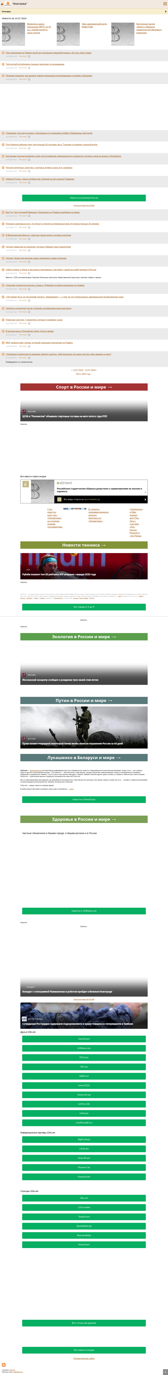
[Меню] (165, 4)
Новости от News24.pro (84, 799)
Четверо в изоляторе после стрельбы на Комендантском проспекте (38, 308)
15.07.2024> (91, 370)
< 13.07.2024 (77, 370)
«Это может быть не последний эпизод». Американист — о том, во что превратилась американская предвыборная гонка (65, 297)
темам (42, 598)
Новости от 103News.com (84, 911)
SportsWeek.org (84, 1226)
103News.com (84, 1048)
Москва (85, 598)
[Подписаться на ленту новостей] (4, 1365)
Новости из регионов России (84, 198)
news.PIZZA (84, 1085)
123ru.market (84, 1207)
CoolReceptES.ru (84, 1123)
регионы (75, 598)
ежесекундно (58, 598)
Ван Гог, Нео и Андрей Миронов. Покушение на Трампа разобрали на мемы (43, 212)
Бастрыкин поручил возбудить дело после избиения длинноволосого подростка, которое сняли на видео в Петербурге (63, 156)
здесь (120, 596)
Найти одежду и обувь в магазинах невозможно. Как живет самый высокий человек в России (51, 270)
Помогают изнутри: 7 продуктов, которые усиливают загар (34, 320)
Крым (81, 598)
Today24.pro (84, 1217)
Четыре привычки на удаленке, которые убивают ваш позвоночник (38, 247)
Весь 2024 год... (84, 374)
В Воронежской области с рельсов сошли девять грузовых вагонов (38, 235)
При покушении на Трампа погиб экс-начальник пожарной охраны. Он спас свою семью (48, 53)
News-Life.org (84, 1095)
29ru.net (84, 1198)
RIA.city (84, 1067)
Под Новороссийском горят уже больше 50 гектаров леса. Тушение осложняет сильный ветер (51, 144)
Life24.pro (84, 1149)
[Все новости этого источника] (29, 56)
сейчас (141, 596)
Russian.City (84, 1167)
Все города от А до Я (84, 607)
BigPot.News (84, 1139)
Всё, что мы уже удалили (84, 1323)
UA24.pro (84, 1113)
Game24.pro (84, 1039)
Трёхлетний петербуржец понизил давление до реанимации (35, 64)
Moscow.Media (84, 1235)
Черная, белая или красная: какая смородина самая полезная (36, 258)
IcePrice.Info (84, 1104)
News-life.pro (84, 1158)
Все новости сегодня (84, 1350)
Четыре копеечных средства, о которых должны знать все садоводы (39, 168)
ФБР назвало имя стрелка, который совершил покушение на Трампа (39, 343)
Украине (29, 598)
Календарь (6, 11)
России (22, 598)
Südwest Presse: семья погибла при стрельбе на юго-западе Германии (40, 179)
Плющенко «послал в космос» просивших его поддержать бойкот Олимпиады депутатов (49, 133)
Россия (92, 598)
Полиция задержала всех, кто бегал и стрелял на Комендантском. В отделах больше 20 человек (52, 224)
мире (36, 598)
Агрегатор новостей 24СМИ (84, 205)
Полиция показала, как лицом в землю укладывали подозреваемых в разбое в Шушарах (49, 76)
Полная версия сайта (84, 1358)
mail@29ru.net (18, 1372)
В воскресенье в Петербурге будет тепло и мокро (30, 331)
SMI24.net (84, 1076)
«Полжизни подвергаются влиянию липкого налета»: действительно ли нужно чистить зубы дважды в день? (58, 354)
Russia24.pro (84, 1177)
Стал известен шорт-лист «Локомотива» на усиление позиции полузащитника (54, 518)
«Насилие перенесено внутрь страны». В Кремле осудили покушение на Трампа (45, 285)
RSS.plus (84, 1057)
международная (36, 770)
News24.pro (84, 1244)
